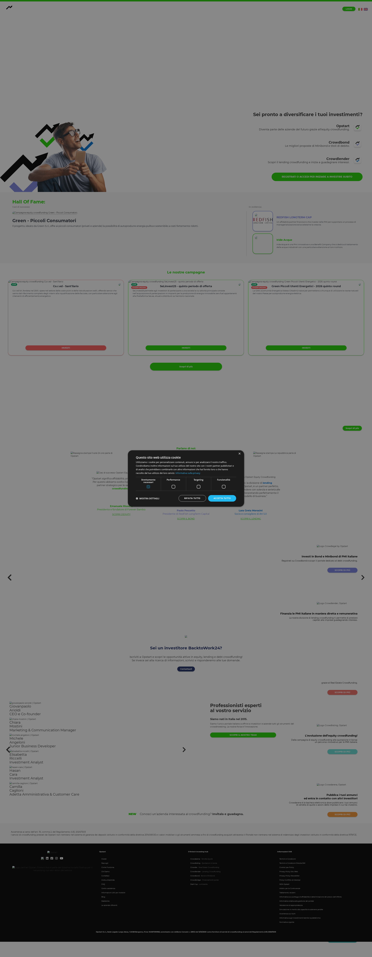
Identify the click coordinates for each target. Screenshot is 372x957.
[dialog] (186, 478)
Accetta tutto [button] (222, 498)
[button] (147, 498)
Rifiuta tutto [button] (192, 498)
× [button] (239, 454)
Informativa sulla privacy (188, 473)
